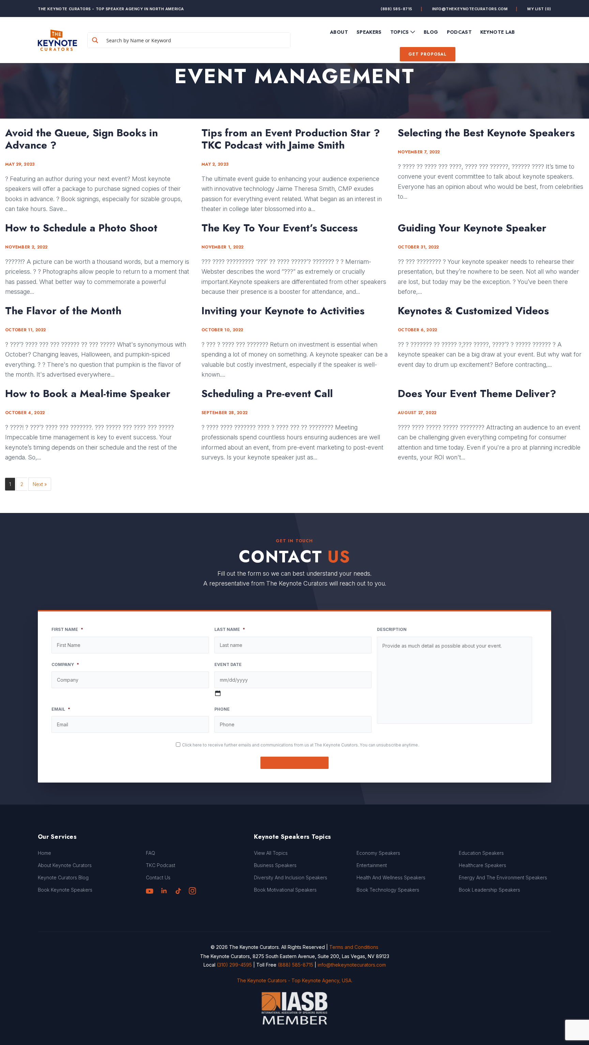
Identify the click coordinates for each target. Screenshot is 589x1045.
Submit (294, 762)
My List (539, 9)
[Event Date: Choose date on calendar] (217, 693)
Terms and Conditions (353, 947)
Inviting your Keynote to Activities (282, 311)
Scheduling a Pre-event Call (267, 394)
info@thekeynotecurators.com (470, 9)
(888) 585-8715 (396, 9)
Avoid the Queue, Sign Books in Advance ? (81, 139)
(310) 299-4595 (234, 965)
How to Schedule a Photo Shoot (81, 228)
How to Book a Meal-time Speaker (87, 394)
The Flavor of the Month (63, 311)
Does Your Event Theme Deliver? (477, 394)
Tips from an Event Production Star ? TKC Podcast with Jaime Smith (290, 139)
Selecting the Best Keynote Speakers (486, 133)
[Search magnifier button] (95, 40)
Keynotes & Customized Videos (473, 311)
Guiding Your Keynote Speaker (472, 228)
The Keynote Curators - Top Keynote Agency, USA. (294, 980)
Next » (40, 484)
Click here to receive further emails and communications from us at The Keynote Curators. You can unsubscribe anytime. (300, 744)
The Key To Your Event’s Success (279, 228)
